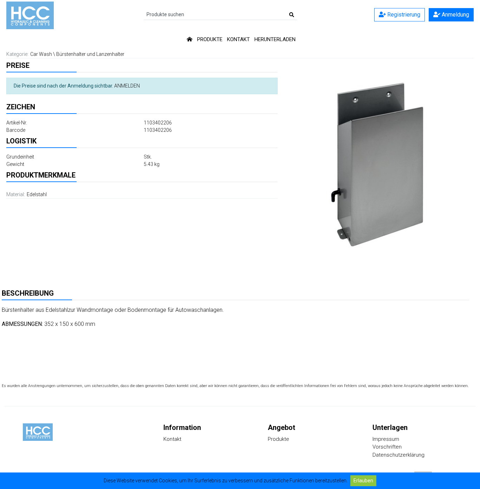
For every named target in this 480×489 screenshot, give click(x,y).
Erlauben (363, 480)
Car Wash (41, 54)
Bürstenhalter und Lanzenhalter (90, 54)
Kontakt (172, 439)
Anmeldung (454, 14)
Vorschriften (387, 447)
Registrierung (403, 14)
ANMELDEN (127, 86)
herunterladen (275, 39)
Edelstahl (37, 194)
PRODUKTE (209, 39)
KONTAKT (238, 39)
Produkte (278, 439)
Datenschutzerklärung (398, 455)
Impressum (385, 439)
